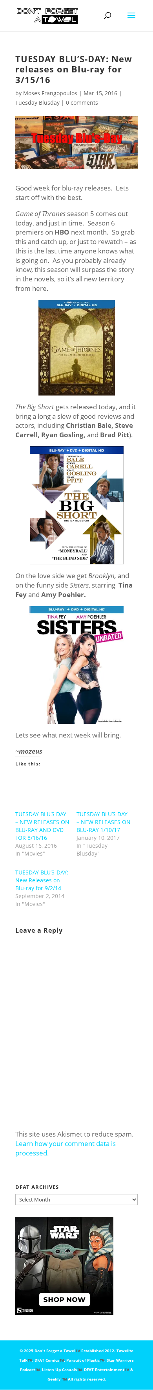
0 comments (82, 102)
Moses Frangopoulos (50, 93)
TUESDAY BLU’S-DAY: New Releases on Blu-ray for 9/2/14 (41, 880)
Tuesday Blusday (37, 102)
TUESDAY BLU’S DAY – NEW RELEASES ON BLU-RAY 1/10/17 (103, 822)
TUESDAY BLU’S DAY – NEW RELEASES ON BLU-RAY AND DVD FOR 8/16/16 (42, 825)
